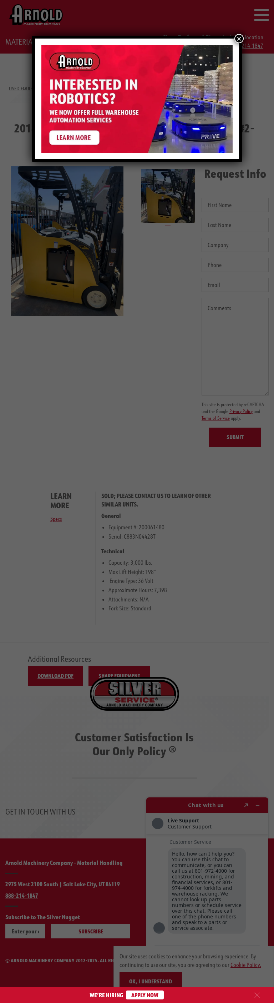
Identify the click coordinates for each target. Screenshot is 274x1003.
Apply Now (144, 995)
